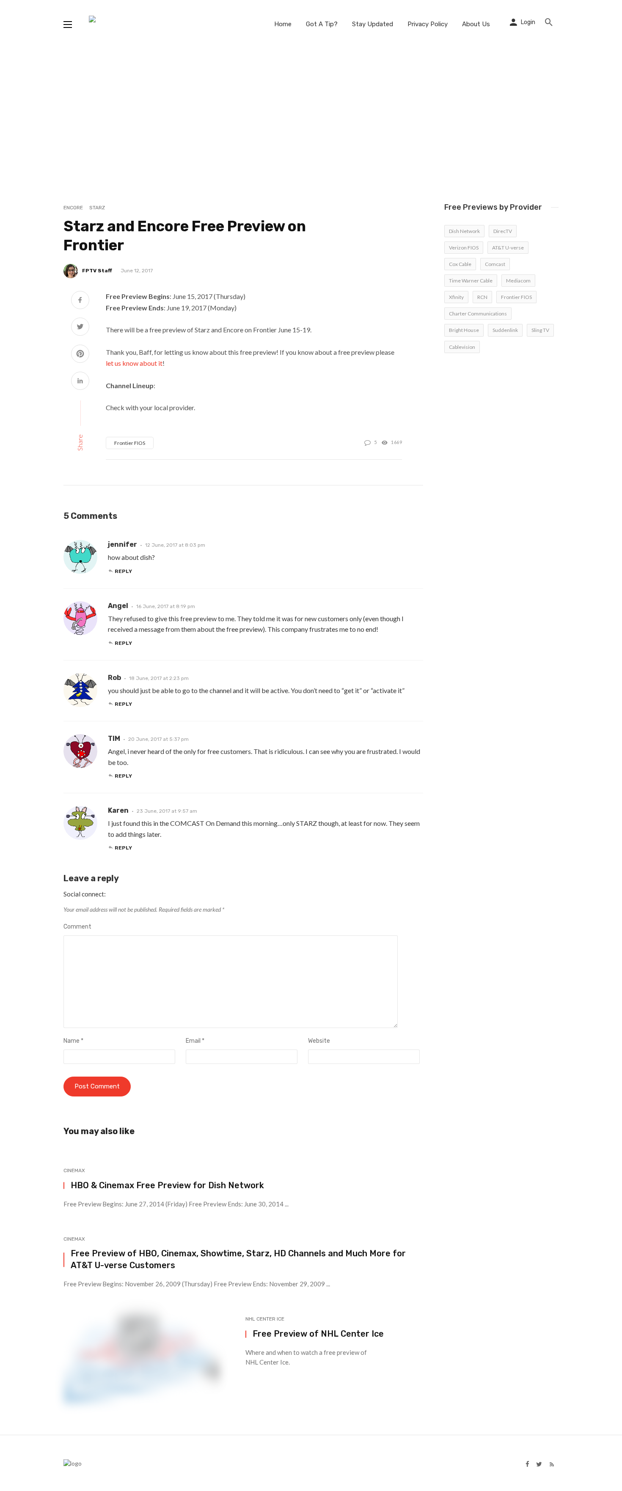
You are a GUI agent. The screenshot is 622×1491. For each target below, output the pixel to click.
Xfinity (456, 297)
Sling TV (540, 330)
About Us (476, 24)
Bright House (464, 330)
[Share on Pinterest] (80, 355)
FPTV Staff (97, 271)
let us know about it (134, 363)
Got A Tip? (322, 24)
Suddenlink (505, 330)
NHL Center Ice (264, 1319)
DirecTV (502, 231)
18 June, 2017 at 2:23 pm (159, 678)
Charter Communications (478, 313)
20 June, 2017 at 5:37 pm (158, 739)
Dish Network (464, 231)
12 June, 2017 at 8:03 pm (175, 545)
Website (319, 1040)
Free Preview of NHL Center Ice (318, 1334)
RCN (482, 297)
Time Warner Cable (471, 280)
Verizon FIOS (464, 247)
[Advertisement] (311, 112)
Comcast (495, 264)
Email (195, 1040)
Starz (97, 208)
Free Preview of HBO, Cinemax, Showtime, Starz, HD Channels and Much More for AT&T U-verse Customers (238, 1259)
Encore (73, 208)
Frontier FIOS (129, 443)
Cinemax (74, 1170)
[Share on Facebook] (80, 301)
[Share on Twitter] (80, 327)
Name (73, 1040)
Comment (77, 926)
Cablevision (462, 347)
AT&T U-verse (508, 247)
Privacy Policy (427, 24)
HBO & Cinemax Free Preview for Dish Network (167, 1185)
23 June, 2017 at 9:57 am (167, 811)
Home (283, 24)
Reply (123, 571)
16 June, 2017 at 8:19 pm (165, 606)
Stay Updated (372, 24)
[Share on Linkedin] (80, 382)
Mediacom (518, 280)
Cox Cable (460, 264)
